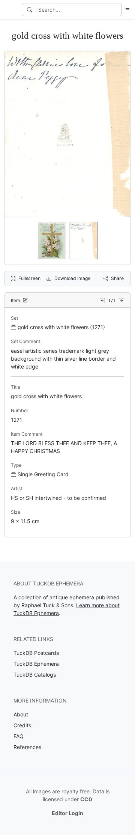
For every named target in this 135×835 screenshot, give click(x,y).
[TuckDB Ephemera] (10, 9)
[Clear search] (116, 9)
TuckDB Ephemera (36, 663)
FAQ (19, 736)
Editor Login (67, 813)
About (21, 714)
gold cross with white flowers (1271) (61, 327)
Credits (22, 725)
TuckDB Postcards (36, 653)
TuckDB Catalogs (35, 674)
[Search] (29, 9)
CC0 (86, 799)
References (27, 747)
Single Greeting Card (43, 474)
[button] (126, 9)
